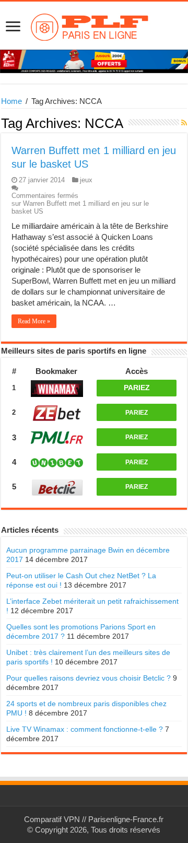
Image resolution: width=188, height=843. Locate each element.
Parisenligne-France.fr (125, 819)
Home (11, 101)
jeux (86, 180)
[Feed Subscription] (184, 123)
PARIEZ (137, 387)
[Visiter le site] (57, 387)
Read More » (34, 321)
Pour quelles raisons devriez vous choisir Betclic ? (88, 678)
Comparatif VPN (52, 819)
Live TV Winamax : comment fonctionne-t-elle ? (84, 729)
